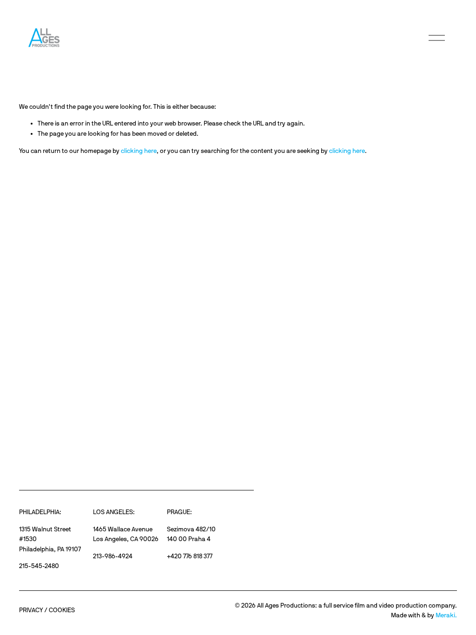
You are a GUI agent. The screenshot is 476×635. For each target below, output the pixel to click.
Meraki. (446, 615)
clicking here (139, 150)
